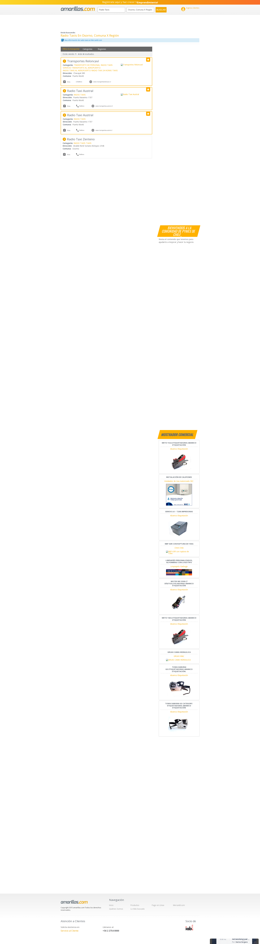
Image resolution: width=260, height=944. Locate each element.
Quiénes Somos (116, 909)
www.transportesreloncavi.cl (102, 82)
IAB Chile (189, 927)
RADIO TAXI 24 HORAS (101, 70)
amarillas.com (78, 9)
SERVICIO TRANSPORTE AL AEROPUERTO (81, 67)
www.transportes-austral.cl (103, 130)
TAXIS (115, 70)
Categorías (87, 49)
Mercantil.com (179, 905)
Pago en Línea (158, 905)
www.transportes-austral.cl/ (104, 106)
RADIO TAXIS (107, 65)
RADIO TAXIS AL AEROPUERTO (77, 70)
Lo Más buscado (138, 909)
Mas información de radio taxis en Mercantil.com (83, 40)
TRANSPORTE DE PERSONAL (87, 65)
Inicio (111, 905)
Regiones (102, 49)
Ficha (68, 82)
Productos (135, 905)
